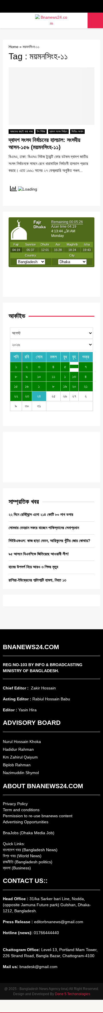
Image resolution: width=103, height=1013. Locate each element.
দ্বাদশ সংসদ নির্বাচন (58, 131)
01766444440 (46, 932)
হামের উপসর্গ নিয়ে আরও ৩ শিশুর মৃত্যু (33, 567)
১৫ (16, 386)
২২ (16, 396)
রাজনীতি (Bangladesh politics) (27, 862)
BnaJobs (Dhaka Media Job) (28, 832)
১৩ (74, 376)
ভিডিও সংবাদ (77, 131)
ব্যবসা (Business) (17, 868)
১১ (53, 376)
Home (13, 47)
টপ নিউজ (41, 131)
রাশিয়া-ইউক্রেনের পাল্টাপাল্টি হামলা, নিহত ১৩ (37, 580)
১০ (39, 376)
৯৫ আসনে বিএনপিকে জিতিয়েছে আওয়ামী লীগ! (39, 554)
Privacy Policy (15, 803)
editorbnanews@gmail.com (58, 921)
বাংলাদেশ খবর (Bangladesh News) (30, 849)
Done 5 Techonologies (72, 994)
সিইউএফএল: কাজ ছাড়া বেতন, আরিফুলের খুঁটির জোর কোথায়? (49, 540)
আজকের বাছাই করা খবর (21, 131)
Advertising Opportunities (25, 822)
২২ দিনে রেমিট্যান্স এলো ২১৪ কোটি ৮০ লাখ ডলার (41, 514)
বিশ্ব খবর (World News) (22, 856)
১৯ (65, 386)
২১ (86, 386)
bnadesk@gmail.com (38, 966)
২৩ (27, 396)
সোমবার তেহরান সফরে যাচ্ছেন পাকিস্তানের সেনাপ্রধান (44, 527)
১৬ (27, 386)
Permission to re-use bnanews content (37, 816)
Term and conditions (21, 809)
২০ (74, 386)
